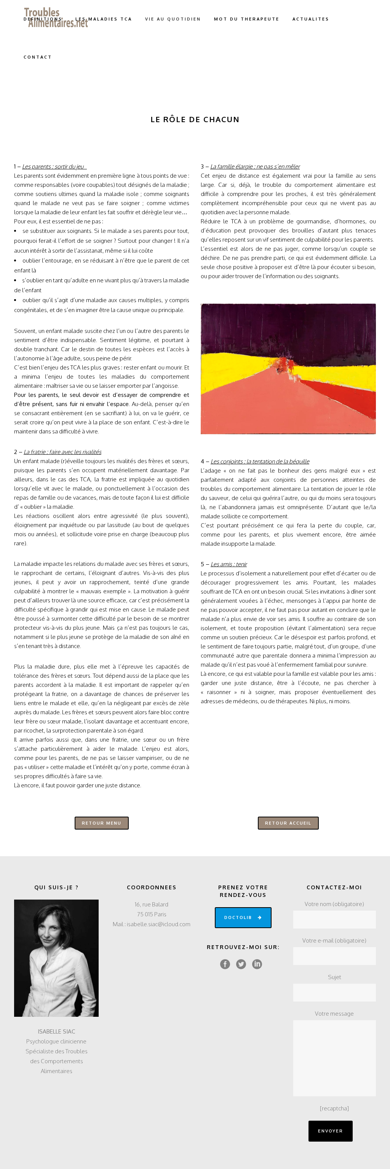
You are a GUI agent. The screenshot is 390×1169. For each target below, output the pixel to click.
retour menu (101, 823)
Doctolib (238, 917)
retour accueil (288, 823)
